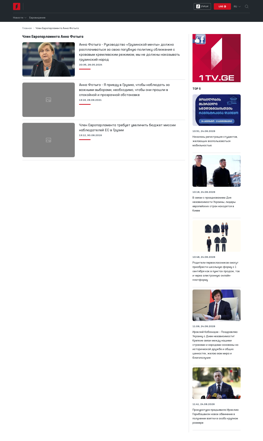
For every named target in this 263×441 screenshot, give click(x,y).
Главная (27, 28)
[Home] (16, 6)
